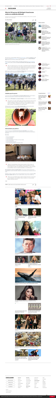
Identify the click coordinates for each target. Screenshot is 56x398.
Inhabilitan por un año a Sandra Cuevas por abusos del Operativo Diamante (46, 50)
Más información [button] (40, 396)
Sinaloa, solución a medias (45, 76)
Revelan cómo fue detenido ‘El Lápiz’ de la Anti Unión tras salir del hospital (46, 33)
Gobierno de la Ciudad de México (16, 184)
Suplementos (36, 377)
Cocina (35, 384)
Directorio (7, 389)
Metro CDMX (28, 383)
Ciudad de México (20, 383)
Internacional (20, 380)
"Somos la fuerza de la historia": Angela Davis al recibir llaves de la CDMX (46, 44)
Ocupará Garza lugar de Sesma (46, 69)
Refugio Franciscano (15, 58)
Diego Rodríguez (9, 19)
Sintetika (19, 387)
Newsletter (10, 382)
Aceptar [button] (52, 396)
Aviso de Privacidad (8, 392)
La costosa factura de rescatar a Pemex (45, 65)
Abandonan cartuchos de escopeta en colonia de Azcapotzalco (46, 38)
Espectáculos (20, 386)
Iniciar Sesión (10, 380)
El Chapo (27, 384)
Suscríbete (10, 386)
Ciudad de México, (23, 57)
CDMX (9, 184)
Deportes (19, 384)
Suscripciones (45, 387)
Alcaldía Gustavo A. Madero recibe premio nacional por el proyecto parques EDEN (46, 27)
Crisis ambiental (28, 380)
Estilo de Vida (36, 387)
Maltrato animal (23, 184)
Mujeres (27, 387)
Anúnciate (10, 384)
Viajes (43, 377)
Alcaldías (35, 383)
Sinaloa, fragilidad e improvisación (45, 80)
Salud (35, 386)
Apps (43, 380)
